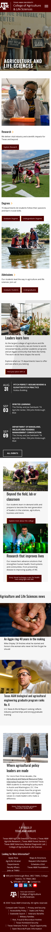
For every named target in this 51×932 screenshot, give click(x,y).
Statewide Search (17, 913)
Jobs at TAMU (13, 870)
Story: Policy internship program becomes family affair (24, 807)
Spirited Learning (21, 404)
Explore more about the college (21, 521)
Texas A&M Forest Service (33, 841)
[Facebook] (16, 885)
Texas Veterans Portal (17, 925)
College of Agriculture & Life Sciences (25, 847)
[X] (30, 885)
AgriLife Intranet (13, 861)
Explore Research (10, 147)
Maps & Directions (38, 858)
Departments (13, 864)
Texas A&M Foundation (37, 867)
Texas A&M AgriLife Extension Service (19, 838)
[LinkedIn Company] (25, 885)
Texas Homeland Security (27, 922)
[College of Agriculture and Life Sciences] (25, 892)
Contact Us (35, 881)
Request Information (38, 861)
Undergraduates (29, 290)
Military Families (27, 916)
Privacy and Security (36, 907)
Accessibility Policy (18, 910)
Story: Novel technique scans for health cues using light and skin (24, 578)
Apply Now (13, 858)
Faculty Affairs (13, 867)
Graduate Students (11, 290)
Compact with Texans (15, 907)
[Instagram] (20, 885)
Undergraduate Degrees (32, 218)
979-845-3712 (20, 881)
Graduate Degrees (11, 218)
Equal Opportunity (38, 925)
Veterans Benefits (36, 913)
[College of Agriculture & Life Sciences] (20, 6)
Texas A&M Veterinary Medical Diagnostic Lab (24, 844)
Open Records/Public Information (27, 928)
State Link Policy (36, 910)
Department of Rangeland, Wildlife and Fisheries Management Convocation (26, 430)
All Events (12, 453)
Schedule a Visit (38, 864)
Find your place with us (16, 371)
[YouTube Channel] (35, 885)
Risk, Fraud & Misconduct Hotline (27, 919)
